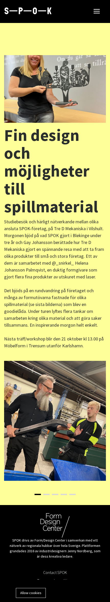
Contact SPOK (55, 572)
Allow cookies (30, 593)
